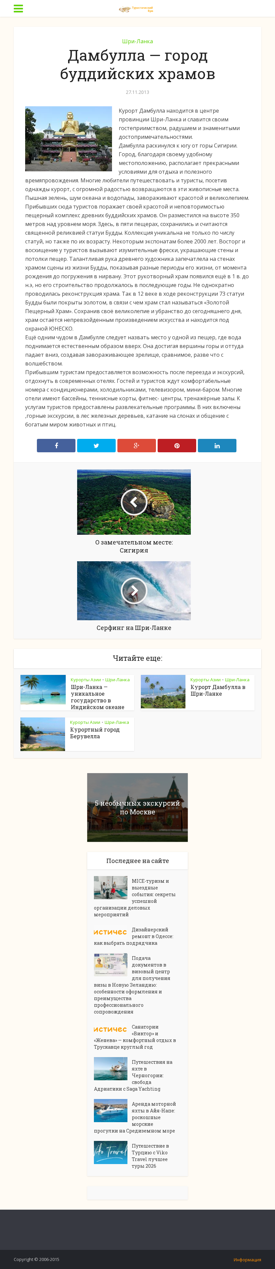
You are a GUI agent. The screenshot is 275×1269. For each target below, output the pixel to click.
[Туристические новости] (137, 8)
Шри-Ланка (137, 41)
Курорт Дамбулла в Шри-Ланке (217, 690)
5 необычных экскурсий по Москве (137, 807)
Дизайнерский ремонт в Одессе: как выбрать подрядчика (133, 936)
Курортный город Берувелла (95, 733)
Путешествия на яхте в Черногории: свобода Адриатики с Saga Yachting (133, 1075)
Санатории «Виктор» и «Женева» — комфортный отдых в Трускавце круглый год (135, 1037)
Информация (247, 1260)
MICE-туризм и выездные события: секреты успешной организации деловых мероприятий (135, 898)
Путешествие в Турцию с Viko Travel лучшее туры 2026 (150, 1156)
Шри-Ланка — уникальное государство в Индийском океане (97, 696)
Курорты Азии (86, 680)
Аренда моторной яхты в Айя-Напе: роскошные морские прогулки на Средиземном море (135, 1117)
